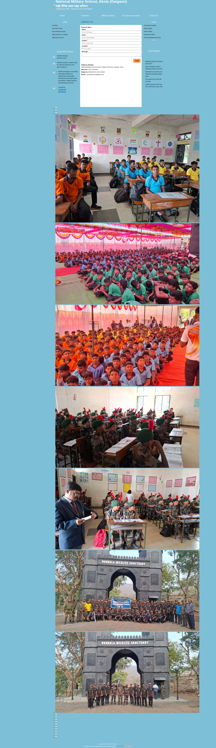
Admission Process (58, 37)
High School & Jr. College (60, 34)
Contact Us (153, 16)
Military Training (108, 16)
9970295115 (62, 92)
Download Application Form (152, 37)
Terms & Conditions (113, 744)
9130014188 (62, 89)
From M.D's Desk (57, 28)
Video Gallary (148, 31)
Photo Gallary (148, 28)
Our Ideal (55, 25)
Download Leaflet (149, 34)
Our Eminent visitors (150, 25)
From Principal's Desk (58, 31)
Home (62, 16)
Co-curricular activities (131, 16)
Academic (85, 16)
